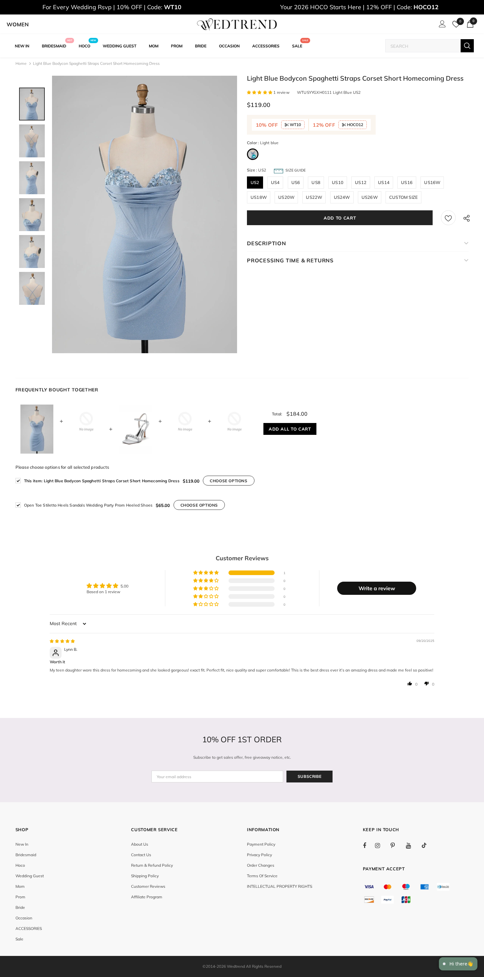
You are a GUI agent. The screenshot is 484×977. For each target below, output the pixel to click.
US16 (407, 182)
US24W (342, 197)
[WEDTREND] (237, 24)
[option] (144, 214)
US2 (255, 182)
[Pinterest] (396, 845)
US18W (259, 197)
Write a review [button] (377, 588)
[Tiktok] (427, 845)
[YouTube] (412, 845)
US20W (286, 197)
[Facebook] (369, 845)
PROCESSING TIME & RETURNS (290, 260)
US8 (315, 182)
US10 (337, 182)
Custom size (403, 197)
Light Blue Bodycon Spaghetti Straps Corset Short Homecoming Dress (101, 480)
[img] (62, 641)
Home (21, 63)
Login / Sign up (441, 25)
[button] (260, 92)
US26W (370, 197)
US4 (275, 182)
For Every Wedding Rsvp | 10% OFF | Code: (111, 7)
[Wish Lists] (448, 217)
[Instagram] (381, 845)
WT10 (295, 124)
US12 (360, 182)
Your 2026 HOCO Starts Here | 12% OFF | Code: (359, 7)
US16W (432, 182)
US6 (295, 182)
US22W (314, 197)
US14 (384, 182)
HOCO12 (354, 124)
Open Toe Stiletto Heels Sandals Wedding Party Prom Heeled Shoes (88, 505)
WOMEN (18, 24)
